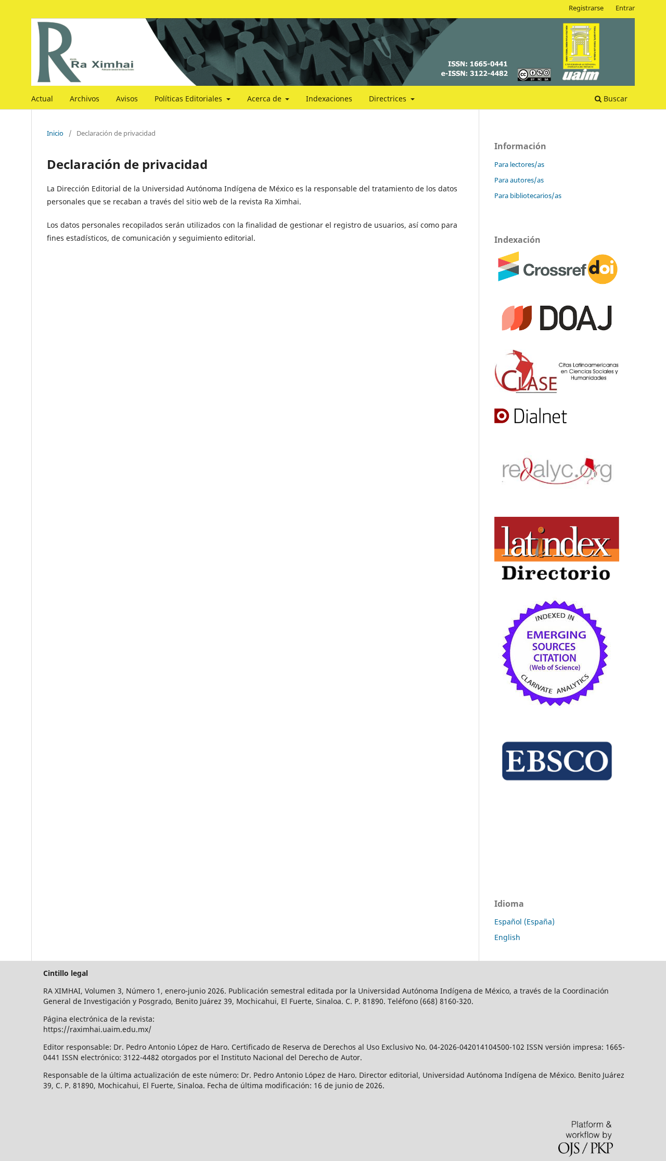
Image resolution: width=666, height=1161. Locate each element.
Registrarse (586, 7)
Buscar (614, 98)
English (507, 937)
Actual (42, 98)
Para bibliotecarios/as (527, 195)
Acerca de (265, 98)
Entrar (625, 7)
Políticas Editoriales (189, 98)
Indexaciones (329, 98)
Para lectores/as (519, 164)
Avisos (127, 98)
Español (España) (524, 922)
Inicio (55, 133)
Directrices (388, 98)
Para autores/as (519, 180)
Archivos (84, 98)
